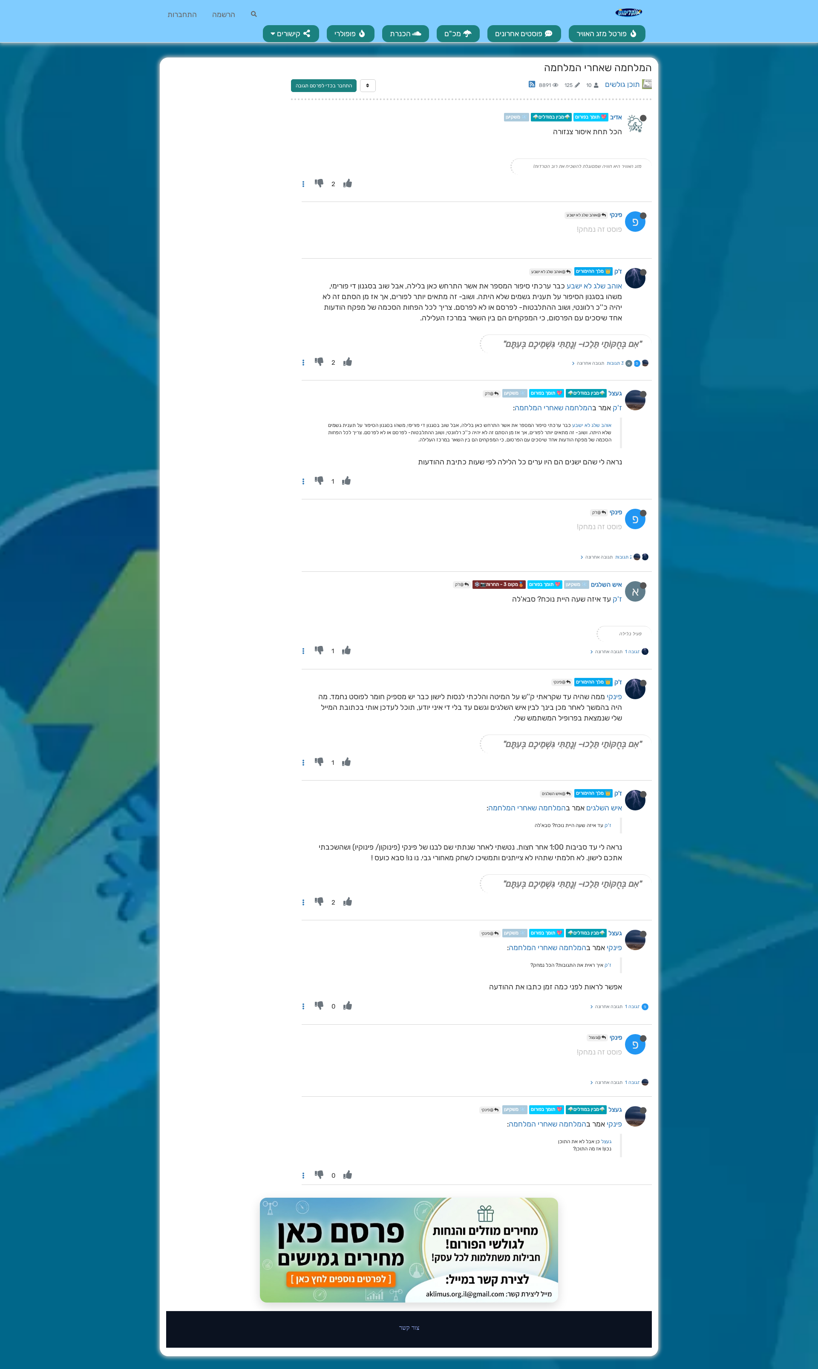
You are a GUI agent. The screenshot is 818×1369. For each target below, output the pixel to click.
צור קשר (409, 1327)
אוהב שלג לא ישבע (594, 286)
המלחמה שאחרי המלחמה (553, 407)
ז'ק (618, 271)
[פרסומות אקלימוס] (409, 1250)
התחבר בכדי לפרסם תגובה (324, 86)
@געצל (595, 1037)
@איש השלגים (554, 793)
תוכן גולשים (622, 84)
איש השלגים (606, 584)
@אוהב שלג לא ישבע (584, 215)
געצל (615, 393)
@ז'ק (489, 393)
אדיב (616, 117)
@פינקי (559, 682)
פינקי (616, 215)
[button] (291, 33)
